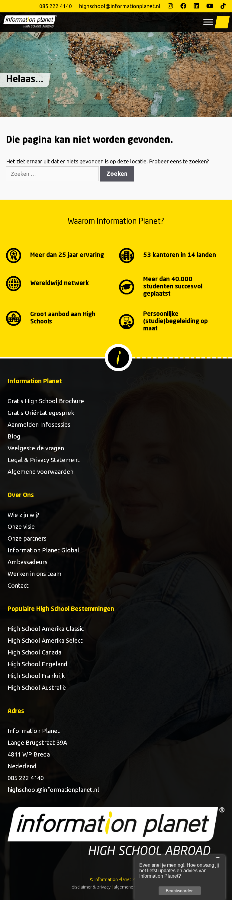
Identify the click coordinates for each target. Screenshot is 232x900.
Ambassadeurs (27, 561)
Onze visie (21, 526)
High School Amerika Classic (46, 628)
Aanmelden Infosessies (39, 424)
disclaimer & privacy (91, 886)
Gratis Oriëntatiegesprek (41, 412)
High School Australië (37, 687)
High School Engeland (37, 664)
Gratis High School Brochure (46, 400)
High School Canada (34, 652)
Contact (18, 585)
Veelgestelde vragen (36, 448)
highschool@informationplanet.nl (119, 6)
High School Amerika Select (45, 640)
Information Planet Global (43, 550)
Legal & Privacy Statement (44, 459)
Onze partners (27, 538)
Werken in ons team (35, 573)
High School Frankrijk (36, 675)
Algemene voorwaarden (40, 471)
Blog (14, 436)
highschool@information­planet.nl (53, 789)
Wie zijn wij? (23, 514)
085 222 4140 (55, 6)
